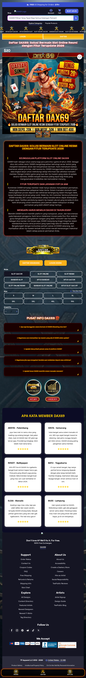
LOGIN (23, 36)
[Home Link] (20, 11)
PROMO (16, 674)
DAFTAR (63, 36)
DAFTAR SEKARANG (31, 263)
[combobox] (41, 18)
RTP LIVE (70, 674)
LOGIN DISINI (55, 263)
